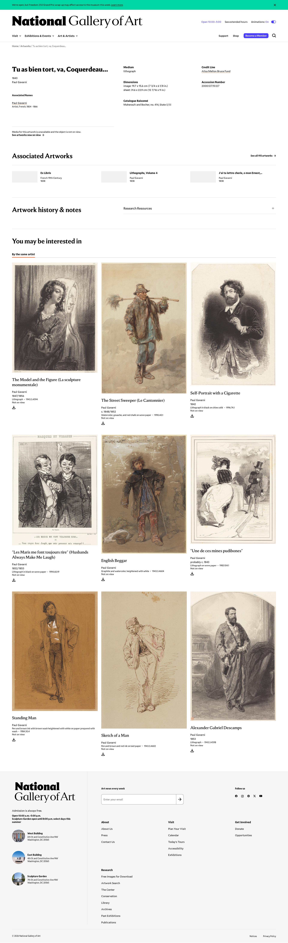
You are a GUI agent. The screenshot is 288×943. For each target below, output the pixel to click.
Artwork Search (110, 883)
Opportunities (243, 835)
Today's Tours (176, 842)
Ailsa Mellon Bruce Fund (216, 71)
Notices (253, 936)
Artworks (25, 46)
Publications (108, 922)
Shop (236, 35)
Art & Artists (66, 36)
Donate (239, 829)
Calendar (173, 835)
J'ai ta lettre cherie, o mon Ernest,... (240, 173)
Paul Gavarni (19, 103)
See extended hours (236, 22)
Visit (15, 36)
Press (104, 835)
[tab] (23, 254)
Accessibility (175, 848)
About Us (106, 829)
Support (223, 35)
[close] (275, 5)
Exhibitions (175, 855)
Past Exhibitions (110, 916)
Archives (106, 909)
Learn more (117, 4)
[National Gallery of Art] (43, 791)
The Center (108, 889)
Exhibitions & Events (38, 36)
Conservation (109, 896)
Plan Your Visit (177, 829)
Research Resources (137, 208)
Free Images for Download (116, 876)
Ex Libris (45, 173)
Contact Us (108, 842)
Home (15, 46)
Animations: (260, 22)
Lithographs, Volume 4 (144, 173)
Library (105, 902)
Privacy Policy (269, 936)
